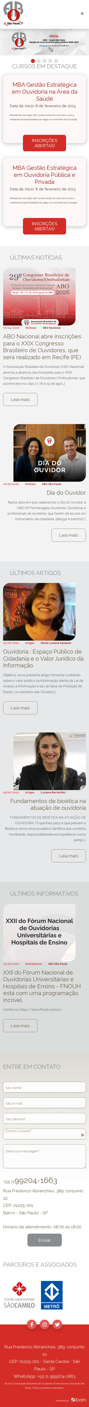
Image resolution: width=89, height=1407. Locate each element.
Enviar (44, 1240)
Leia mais (20, 399)
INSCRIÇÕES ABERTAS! (44, 143)
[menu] (44, 1134)
